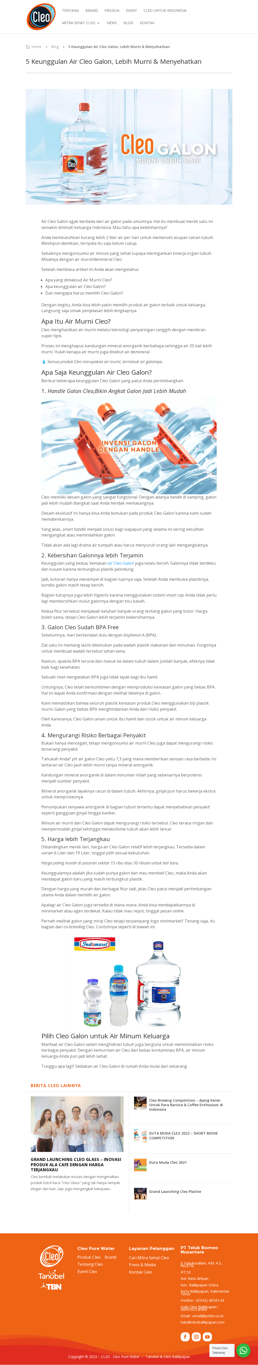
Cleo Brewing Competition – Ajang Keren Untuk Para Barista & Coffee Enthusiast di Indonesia (186, 1105)
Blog (55, 46)
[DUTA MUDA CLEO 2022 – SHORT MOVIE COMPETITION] (140, 1136)
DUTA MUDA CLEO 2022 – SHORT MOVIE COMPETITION (183, 1135)
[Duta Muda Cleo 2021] (140, 1165)
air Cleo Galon (121, 563)
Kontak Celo (140, 1272)
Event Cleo (87, 1271)
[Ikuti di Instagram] (196, 1336)
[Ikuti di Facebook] (185, 1336)
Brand (110, 1257)
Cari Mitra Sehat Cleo (149, 1257)
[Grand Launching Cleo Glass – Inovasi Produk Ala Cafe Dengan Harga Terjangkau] (77, 1124)
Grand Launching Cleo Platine (175, 1191)
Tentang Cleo (90, 1264)
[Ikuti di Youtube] (207, 1336)
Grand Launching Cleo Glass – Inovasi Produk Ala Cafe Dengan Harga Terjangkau (76, 1165)
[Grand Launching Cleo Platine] (140, 1194)
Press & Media (142, 1265)
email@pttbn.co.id (207, 1315)
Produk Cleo (89, 1257)
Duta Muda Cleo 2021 (168, 1162)
